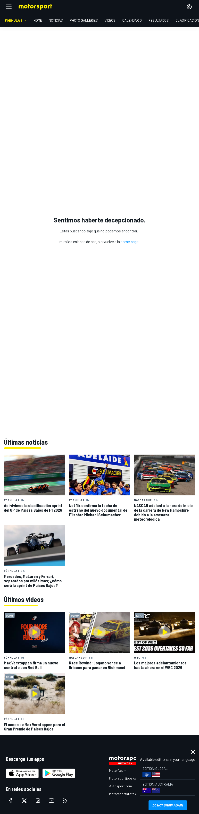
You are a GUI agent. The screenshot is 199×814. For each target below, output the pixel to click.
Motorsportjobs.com (124, 778)
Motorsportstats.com (125, 794)
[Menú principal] (9, 7)
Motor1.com (117, 770)
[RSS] (65, 801)
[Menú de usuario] (189, 7)
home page (130, 241)
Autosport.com (120, 786)
